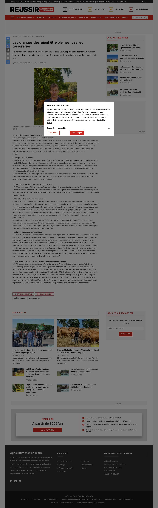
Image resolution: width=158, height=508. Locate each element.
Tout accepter (77, 133)
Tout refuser (53, 133)
